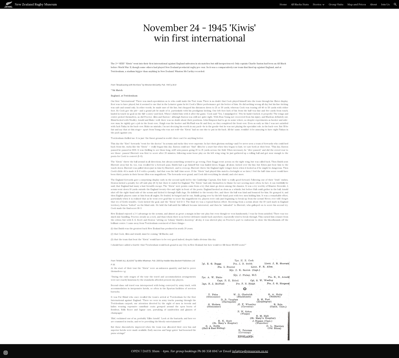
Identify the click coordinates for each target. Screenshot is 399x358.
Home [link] (283, 4)
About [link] (373, 4)
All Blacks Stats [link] (300, 4)
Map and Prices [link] (356, 4)
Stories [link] (317, 4)
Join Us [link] (385, 4)
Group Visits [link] (336, 4)
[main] (199, 32)
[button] (395, 4)
